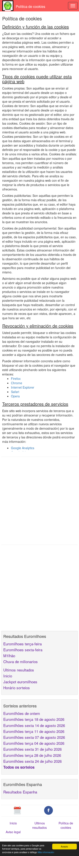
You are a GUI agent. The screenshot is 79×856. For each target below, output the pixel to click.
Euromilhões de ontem (21, 713)
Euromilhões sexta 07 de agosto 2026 (34, 737)
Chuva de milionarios (20, 661)
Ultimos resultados (18, 670)
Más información (46, 852)
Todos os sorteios (18, 767)
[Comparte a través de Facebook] (48, 810)
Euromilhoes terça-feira (22, 643)
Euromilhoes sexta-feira (22, 649)
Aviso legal (13, 832)
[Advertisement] (39, 500)
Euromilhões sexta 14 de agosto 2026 (34, 725)
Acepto (64, 846)
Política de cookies (66, 825)
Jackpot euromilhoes (20, 681)
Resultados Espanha (20, 792)
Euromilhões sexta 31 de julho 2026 (32, 749)
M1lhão (9, 655)
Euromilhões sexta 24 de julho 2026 (32, 761)
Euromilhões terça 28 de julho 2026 (32, 755)
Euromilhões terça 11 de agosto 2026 (33, 731)
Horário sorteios (16, 687)
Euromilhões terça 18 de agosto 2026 (33, 719)
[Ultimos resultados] (17, 810)
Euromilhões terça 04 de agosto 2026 (33, 743)
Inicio (7, 675)
